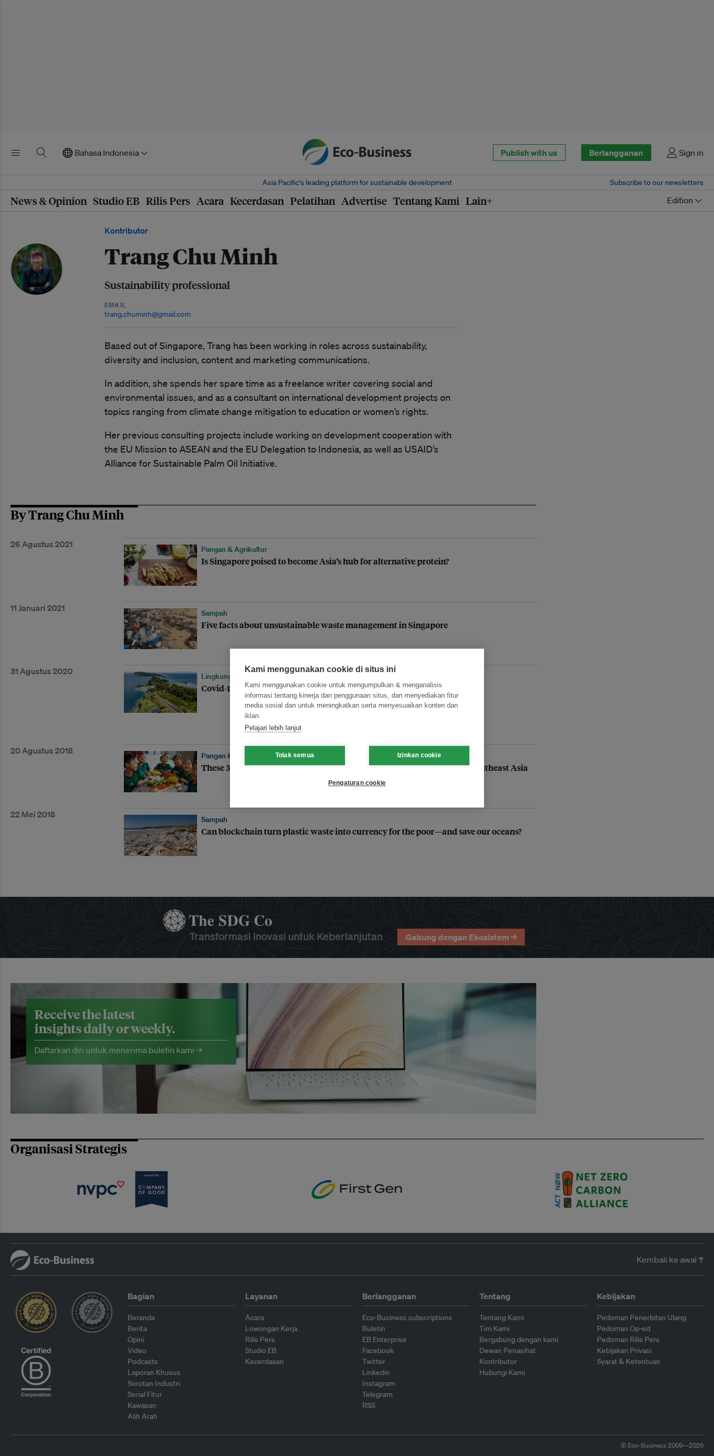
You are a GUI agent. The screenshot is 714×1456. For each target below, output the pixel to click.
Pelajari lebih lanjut (273, 728)
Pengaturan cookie (357, 783)
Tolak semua (294, 755)
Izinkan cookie (419, 755)
